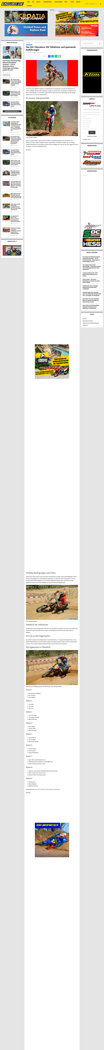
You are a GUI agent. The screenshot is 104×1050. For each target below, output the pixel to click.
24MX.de (78, 1)
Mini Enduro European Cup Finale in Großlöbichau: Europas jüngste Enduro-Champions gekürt (16, 230)
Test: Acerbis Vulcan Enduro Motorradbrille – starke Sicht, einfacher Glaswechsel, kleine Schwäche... (16, 82)
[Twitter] (88, 4)
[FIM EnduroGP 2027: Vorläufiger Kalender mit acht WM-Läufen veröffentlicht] (6, 172)
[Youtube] (91, 4)
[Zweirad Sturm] (92, 165)
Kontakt (84, 318)
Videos (72, 1)
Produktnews (88, 118)
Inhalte (38, 1)
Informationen (47, 1)
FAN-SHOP (29, 5)
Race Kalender (58, 1)
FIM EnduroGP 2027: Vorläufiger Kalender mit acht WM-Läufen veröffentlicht (15, 173)
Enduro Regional (29, 44)
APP (33, 1)
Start (28, 1)
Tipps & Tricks (88, 120)
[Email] (93, 4)
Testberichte (88, 122)
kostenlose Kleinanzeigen (91, 129)
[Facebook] (86, 4)
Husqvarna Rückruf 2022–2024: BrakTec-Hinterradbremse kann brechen (16, 104)
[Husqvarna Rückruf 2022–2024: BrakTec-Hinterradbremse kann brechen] (6, 103)
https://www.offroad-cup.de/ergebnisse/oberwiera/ (47, 789)
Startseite (28, 42)
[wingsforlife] (92, 228)
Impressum (85, 325)
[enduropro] (92, 154)
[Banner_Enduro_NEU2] (26, 25)
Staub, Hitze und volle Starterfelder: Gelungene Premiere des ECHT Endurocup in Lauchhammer (16, 207)
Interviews (87, 124)
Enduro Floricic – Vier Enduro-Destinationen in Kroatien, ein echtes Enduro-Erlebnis (15, 93)
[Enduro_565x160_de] (76, 11)
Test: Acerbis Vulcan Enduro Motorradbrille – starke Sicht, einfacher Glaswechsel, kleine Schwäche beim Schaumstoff (16, 140)
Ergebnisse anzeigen (92, 136)
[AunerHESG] (92, 246)
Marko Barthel (30, 52)
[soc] (92, 237)
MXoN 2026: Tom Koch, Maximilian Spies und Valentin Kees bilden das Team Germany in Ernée (16, 196)
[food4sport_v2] (92, 159)
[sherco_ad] (52, 840)
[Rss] (95, 4)
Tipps (65, 1)
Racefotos (87, 127)
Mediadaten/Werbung (88, 321)
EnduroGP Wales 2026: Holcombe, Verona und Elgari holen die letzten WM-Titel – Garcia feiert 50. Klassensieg (16, 184)
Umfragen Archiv (87, 139)
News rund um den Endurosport (92, 112)
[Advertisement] (92, 199)
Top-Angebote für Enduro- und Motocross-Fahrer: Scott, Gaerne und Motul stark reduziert (15, 219)
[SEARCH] (99, 43)
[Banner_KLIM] (92, 92)
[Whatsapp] (97, 4)
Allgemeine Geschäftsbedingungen (91, 323)
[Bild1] (26, 11)
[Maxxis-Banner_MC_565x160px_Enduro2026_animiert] (76, 25)
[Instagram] (89, 4)
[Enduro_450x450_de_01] (52, 361)
